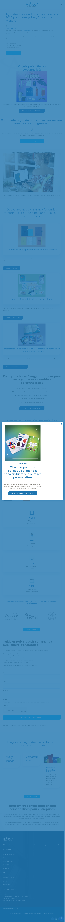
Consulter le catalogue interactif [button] (22, 493)
